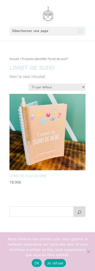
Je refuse (55, 263)
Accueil (14, 59)
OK (36, 263)
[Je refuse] (88, 251)
